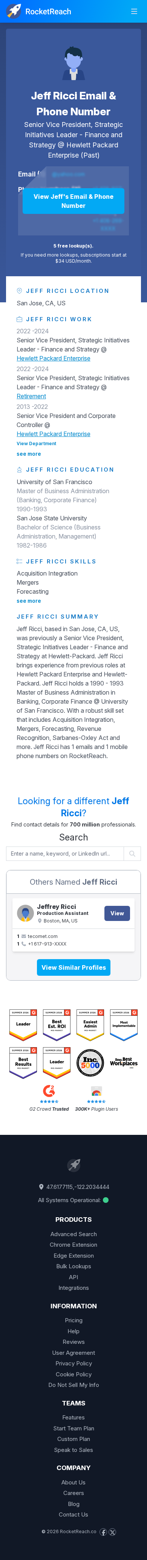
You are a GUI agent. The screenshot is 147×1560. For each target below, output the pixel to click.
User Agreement (73, 1352)
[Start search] (132, 854)
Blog (74, 1503)
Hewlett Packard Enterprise (53, 358)
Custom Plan (73, 1438)
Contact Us (73, 1514)
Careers (73, 1493)
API (73, 1277)
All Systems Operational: (70, 1200)
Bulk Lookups (73, 1266)
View (117, 913)
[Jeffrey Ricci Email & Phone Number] (25, 913)
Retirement (31, 396)
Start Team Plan (73, 1428)
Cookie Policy (74, 1374)
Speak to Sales (73, 1449)
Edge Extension (74, 1255)
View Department (36, 443)
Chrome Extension (73, 1244)
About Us (73, 1482)
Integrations (73, 1287)
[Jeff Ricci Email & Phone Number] (73, 59)
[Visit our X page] (112, 1532)
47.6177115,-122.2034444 (77, 1186)
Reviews (74, 1341)
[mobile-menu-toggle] (134, 11)
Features (73, 1417)
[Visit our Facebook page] (103, 1532)
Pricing (74, 1320)
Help (73, 1331)
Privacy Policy (73, 1363)
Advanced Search (74, 1234)
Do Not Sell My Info (73, 1384)
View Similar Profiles (73, 967)
